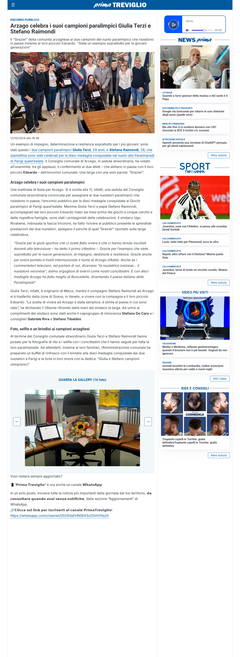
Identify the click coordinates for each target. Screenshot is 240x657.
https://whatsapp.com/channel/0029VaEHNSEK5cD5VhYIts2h (59, 516)
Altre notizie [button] (219, 155)
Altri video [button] (220, 378)
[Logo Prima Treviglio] (120, 5)
